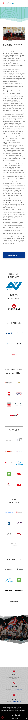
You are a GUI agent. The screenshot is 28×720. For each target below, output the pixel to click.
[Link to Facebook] (9, 715)
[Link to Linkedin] (16, 715)
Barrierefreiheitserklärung (7, 710)
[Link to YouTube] (19, 715)
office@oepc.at (16, 701)
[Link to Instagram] (12, 715)
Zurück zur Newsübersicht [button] (13, 255)
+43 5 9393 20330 (16, 689)
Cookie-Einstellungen (20, 710)
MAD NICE (15, 709)
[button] (24, 4)
